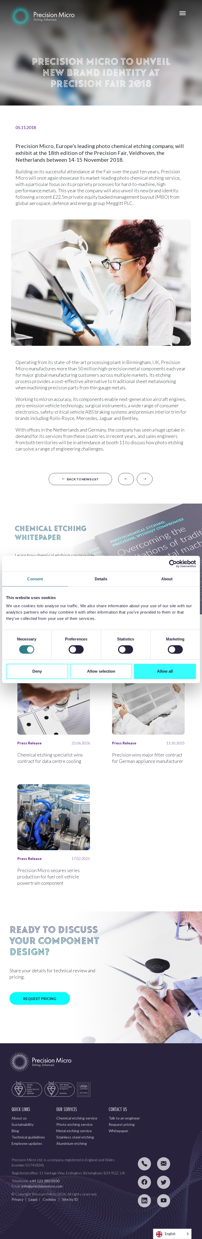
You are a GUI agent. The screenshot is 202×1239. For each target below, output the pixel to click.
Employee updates (27, 1143)
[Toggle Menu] (182, 13)
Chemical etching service (76, 1118)
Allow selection (101, 671)
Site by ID (70, 1199)
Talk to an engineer (124, 1118)
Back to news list (82, 479)
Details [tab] (101, 579)
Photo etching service (74, 1124)
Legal (33, 1199)
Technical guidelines (28, 1137)
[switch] (76, 649)
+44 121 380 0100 (44, 1181)
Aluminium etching (71, 1143)
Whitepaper (118, 1130)
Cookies (49, 1199)
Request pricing (122, 1124)
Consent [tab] (35, 579)
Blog (15, 1130)
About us (19, 1118)
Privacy (17, 1199)
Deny (37, 671)
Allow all (165, 671)
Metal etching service (74, 1130)
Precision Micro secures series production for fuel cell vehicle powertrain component (48, 876)
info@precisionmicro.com (42, 1186)
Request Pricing (39, 998)
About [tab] (167, 579)
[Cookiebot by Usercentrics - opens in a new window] (173, 564)
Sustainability (23, 1124)
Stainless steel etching (75, 1137)
